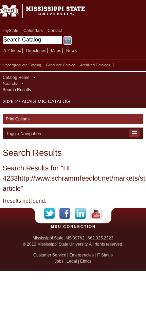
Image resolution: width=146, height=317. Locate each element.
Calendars (33, 30)
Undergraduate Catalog (22, 65)
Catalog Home (16, 77)
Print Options (18, 119)
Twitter (51, 213)
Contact (55, 30)
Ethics (85, 261)
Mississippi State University (51, 13)
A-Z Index (12, 50)
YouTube (96, 213)
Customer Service (49, 255)
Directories (36, 50)
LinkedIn (82, 213)
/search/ (10, 83)
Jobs (59, 261)
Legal (72, 261)
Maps (56, 50)
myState (10, 30)
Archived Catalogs (95, 65)
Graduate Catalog (60, 65)
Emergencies (81, 255)
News (71, 50)
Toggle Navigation (23, 133)
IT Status (105, 255)
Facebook (67, 213)
